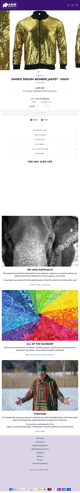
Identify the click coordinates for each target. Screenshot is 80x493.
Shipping (36, 91)
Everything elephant (40, 285)
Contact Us (40, 442)
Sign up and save (39, 470)
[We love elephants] (40, 241)
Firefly (40, 76)
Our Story (40, 438)
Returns (40, 144)
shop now (40, 431)
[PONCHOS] (40, 385)
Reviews (40, 154)
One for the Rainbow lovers (40, 355)
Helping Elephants (40, 446)
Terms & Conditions (40, 463)
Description (40, 130)
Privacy (40, 460)
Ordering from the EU (40, 449)
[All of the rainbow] (40, 315)
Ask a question (40, 149)
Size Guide (40, 135)
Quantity (46, 102)
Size (34, 102)
